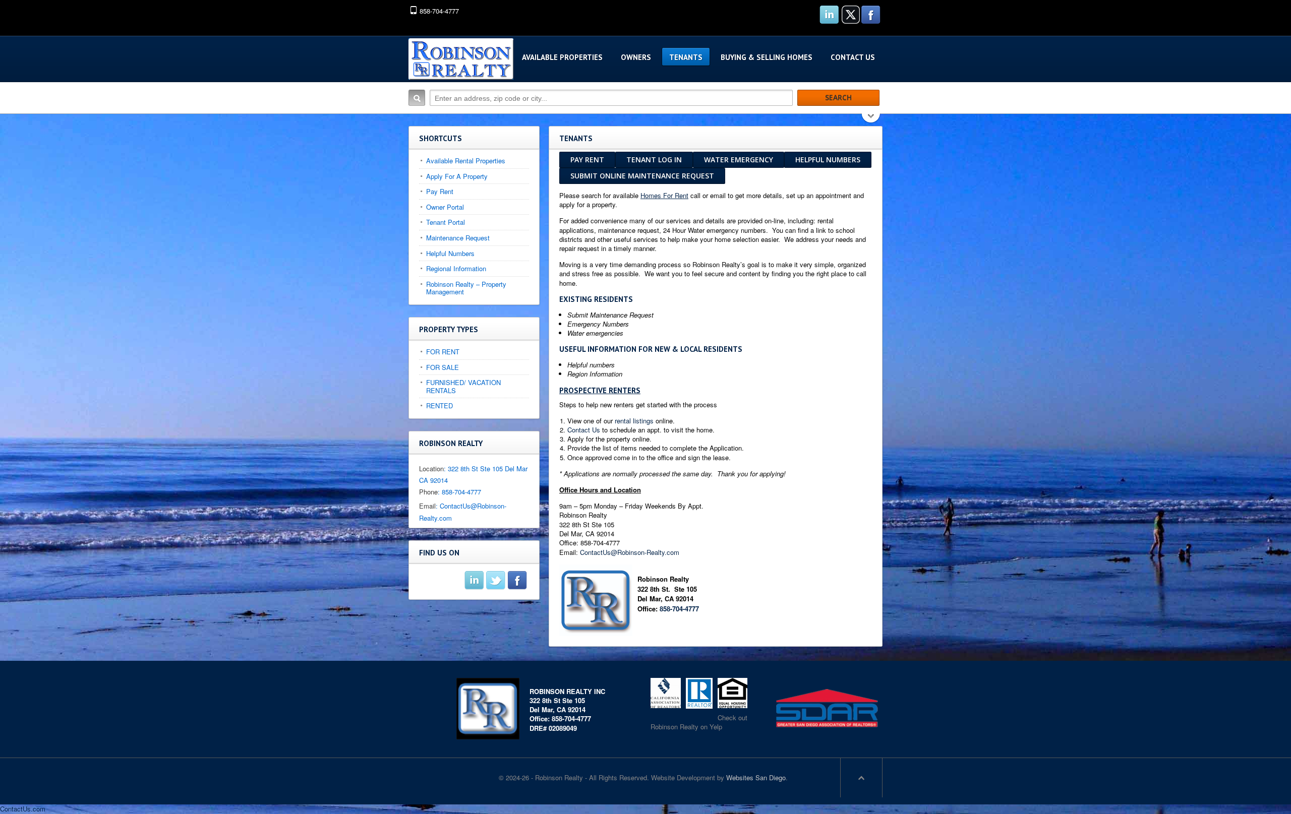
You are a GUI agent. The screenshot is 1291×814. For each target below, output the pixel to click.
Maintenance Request (458, 237)
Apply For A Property (457, 176)
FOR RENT (442, 351)
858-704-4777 (679, 608)
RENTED (439, 405)
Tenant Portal (445, 222)
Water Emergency (738, 159)
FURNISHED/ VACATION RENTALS (463, 386)
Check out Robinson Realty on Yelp (699, 722)
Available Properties (562, 57)
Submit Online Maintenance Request (642, 175)
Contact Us (853, 57)
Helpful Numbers (827, 159)
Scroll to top (861, 777)
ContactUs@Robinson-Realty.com (629, 552)
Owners (636, 57)
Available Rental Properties (465, 160)
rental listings (634, 420)
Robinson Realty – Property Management (466, 288)
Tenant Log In (654, 159)
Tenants (685, 57)
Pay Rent (587, 159)
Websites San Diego (756, 777)
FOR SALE (442, 367)
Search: (416, 98)
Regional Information (456, 268)
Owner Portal (445, 207)
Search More (871, 119)
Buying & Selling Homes (766, 57)
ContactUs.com (22, 808)
